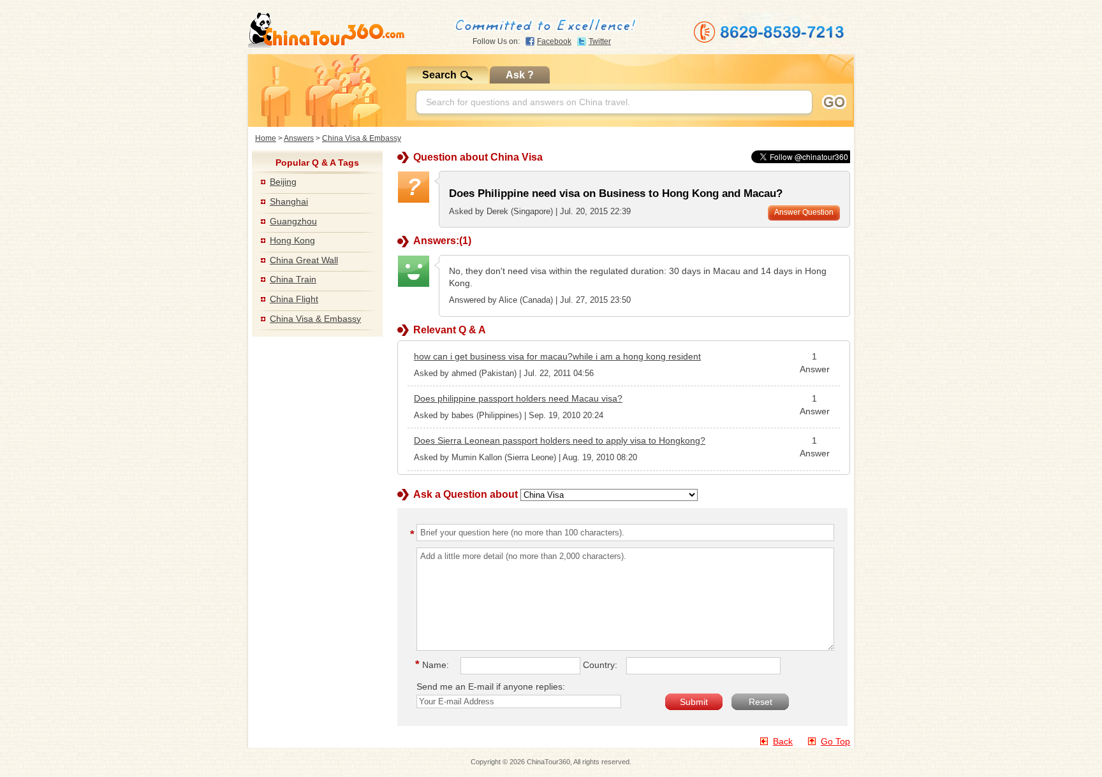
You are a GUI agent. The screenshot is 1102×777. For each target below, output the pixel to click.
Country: (600, 665)
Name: (434, 665)
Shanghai (289, 201)
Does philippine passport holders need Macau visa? (518, 398)
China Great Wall (304, 260)
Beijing (283, 182)
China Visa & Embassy (361, 138)
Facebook (554, 41)
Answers (299, 138)
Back (783, 741)
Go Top (835, 741)
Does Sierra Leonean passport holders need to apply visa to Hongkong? (559, 440)
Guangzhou (293, 221)
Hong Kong (292, 240)
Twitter (600, 41)
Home (265, 138)
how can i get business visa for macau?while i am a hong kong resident (557, 356)
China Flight (294, 299)
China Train (293, 279)
